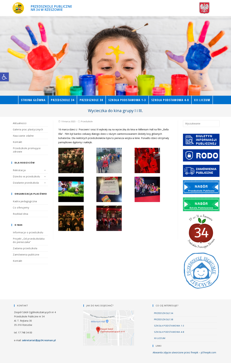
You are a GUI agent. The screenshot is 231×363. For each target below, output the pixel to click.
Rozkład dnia (20, 213)
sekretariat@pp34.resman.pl (39, 340)
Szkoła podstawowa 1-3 (169, 325)
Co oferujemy (21, 207)
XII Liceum (159, 338)
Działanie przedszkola (26, 182)
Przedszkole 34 (163, 313)
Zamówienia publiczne (26, 254)
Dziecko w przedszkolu (26, 176)
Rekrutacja (19, 170)
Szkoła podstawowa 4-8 (169, 331)
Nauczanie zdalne (23, 135)
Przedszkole (87, 121)
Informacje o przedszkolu (28, 232)
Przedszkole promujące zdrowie (27, 150)
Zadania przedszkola (25, 248)
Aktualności (20, 123)
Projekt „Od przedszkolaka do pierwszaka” (28, 240)
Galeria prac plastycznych (28, 129)
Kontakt (17, 142)
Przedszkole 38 (163, 319)
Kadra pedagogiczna (25, 201)
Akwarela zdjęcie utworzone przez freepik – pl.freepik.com (184, 352)
